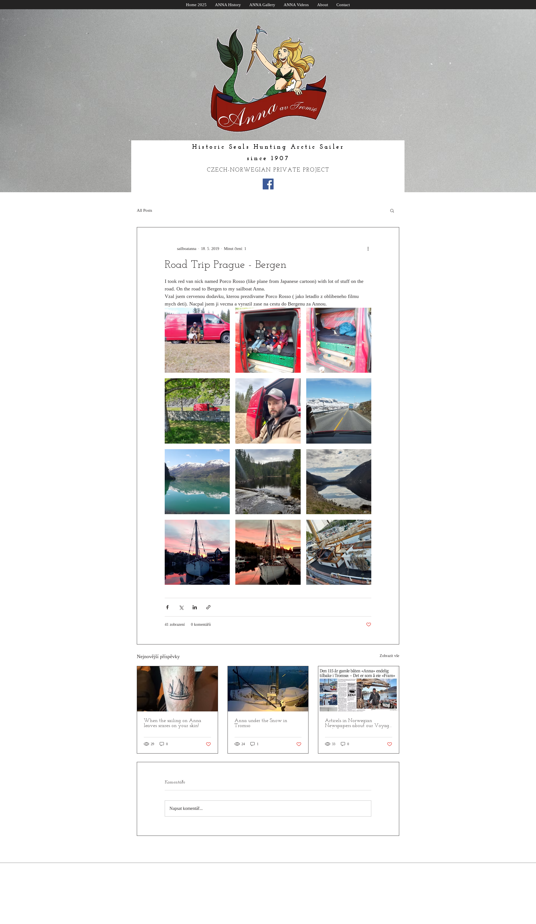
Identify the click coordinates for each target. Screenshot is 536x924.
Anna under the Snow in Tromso (260, 723)
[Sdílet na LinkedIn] (194, 607)
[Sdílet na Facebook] (167, 607)
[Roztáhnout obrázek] (197, 340)
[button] (392, 210)
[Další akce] (368, 248)
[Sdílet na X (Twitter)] (181, 607)
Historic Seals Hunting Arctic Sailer (268, 147)
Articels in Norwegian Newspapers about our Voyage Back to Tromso (358, 723)
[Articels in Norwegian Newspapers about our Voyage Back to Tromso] (358, 688)
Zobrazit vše (389, 656)
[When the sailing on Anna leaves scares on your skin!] (177, 688)
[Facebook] (268, 184)
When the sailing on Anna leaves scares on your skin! (172, 723)
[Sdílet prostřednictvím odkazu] (208, 607)
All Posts (144, 210)
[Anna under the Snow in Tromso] (268, 688)
